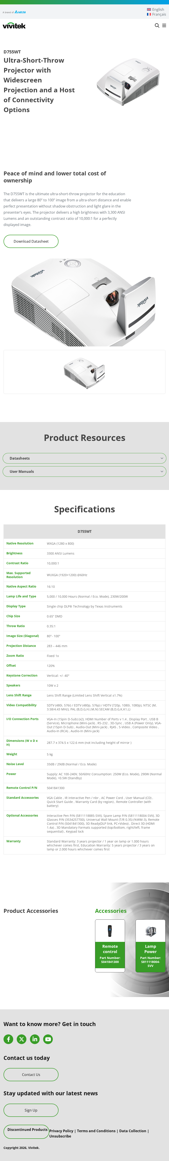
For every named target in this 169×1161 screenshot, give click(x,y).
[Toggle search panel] (157, 25)
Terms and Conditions (96, 1130)
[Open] (164, 25)
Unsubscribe (60, 1136)
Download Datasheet (31, 241)
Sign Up (31, 1110)
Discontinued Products (27, 1129)
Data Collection (132, 1130)
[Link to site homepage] (14, 25)
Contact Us (31, 1074)
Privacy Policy (61, 1130)
